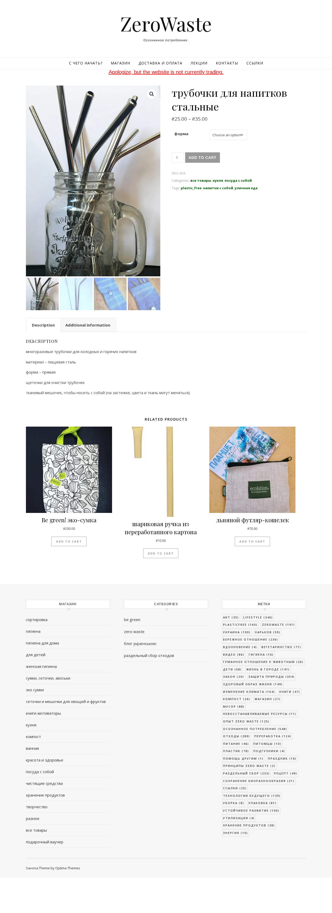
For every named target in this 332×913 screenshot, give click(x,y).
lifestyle (258, 617)
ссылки (235, 788)
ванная (32, 748)
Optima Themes (67, 868)
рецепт (285, 773)
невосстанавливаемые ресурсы (259, 714)
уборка (233, 803)
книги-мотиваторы (43, 713)
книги (289, 692)
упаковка (262, 803)
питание (236, 744)
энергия (235, 833)
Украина (237, 632)
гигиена (33, 631)
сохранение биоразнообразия (258, 781)
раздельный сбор (246, 773)
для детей (35, 654)
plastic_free (191, 188)
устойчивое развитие (251, 810)
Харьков (267, 632)
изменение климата (249, 692)
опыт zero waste (246, 721)
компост (33, 736)
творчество (36, 806)
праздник (282, 758)
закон (233, 677)
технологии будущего (252, 796)
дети (232, 669)
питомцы (267, 744)
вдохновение (240, 647)
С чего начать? (85, 63)
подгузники (269, 751)
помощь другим (243, 758)
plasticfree (240, 625)
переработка (272, 736)
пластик (236, 751)
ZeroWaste (166, 23)
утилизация (239, 818)
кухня (218, 180)
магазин (268, 699)
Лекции (199, 63)
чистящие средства (44, 783)
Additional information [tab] (87, 325)
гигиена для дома (42, 642)
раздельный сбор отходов (149, 655)
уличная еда (246, 188)
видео (233, 654)
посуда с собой (238, 180)
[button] (151, 94)
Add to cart (203, 157)
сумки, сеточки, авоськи (48, 678)
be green (132, 619)
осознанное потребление (255, 729)
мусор (234, 706)
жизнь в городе (268, 669)
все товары (200, 180)
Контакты (227, 63)
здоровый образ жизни (253, 684)
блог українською (140, 643)
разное (32, 818)
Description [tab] (43, 325)
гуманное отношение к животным (263, 662)
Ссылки (254, 63)
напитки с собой (218, 188)
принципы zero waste (249, 766)
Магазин (120, 63)
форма (181, 133)
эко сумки (35, 689)
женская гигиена (41, 666)
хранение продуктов (45, 795)
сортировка (36, 619)
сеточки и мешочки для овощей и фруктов (66, 701)
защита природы (271, 677)
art (231, 617)
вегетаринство (281, 647)
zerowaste (278, 625)
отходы (236, 736)
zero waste (134, 631)
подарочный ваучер (44, 841)
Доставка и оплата (160, 63)
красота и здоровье (44, 759)
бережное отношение (250, 639)
